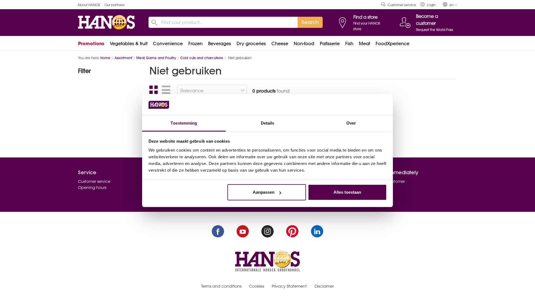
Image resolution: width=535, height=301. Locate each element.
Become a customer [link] (385, 181)
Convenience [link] (168, 43)
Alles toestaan (347, 192)
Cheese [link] (279, 43)
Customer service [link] (402, 5)
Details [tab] (267, 123)
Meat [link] (364, 43)
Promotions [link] (91, 43)
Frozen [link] (195, 43)
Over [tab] (351, 123)
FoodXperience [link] (392, 43)
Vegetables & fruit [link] (128, 43)
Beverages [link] (219, 43)
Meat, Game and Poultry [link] (156, 57)
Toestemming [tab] (184, 123)
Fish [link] (349, 43)
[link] (428, 4)
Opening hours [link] (92, 187)
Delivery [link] (373, 194)
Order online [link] (378, 187)
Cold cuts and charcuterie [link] (201, 57)
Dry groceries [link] (251, 43)
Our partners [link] (114, 5)
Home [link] (105, 57)
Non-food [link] (304, 43)
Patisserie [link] (330, 43)
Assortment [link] (123, 57)
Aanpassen (263, 192)
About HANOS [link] (88, 5)
